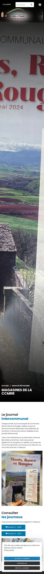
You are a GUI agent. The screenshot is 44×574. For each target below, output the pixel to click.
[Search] (31, 4)
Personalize (22, 563)
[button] (40, 14)
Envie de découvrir (21, 386)
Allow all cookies (22, 558)
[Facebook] (40, 4)
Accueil (5, 386)
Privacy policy (9, 550)
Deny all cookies (22, 568)
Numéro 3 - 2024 (14, 533)
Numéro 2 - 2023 (14, 527)
